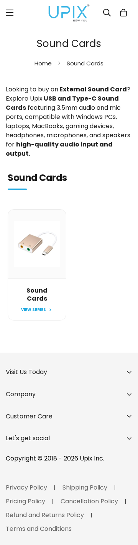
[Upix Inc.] (69, 13)
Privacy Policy (26, 487)
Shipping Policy (84, 487)
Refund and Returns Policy (45, 515)
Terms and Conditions (39, 528)
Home (43, 63)
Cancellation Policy (89, 501)
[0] (123, 12)
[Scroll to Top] (124, 504)
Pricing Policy (25, 501)
